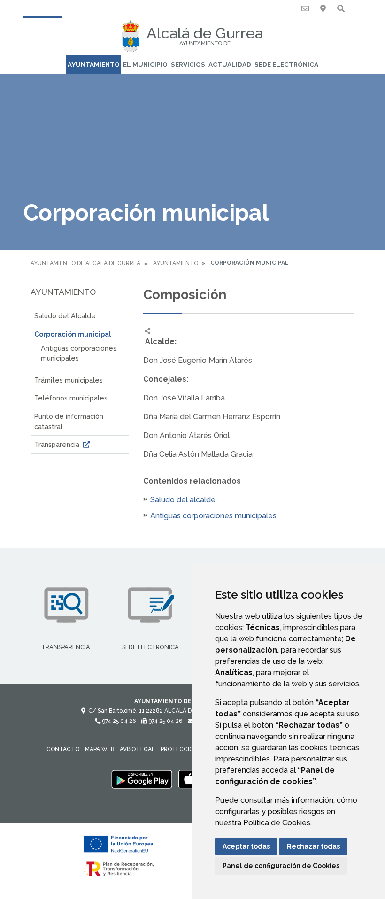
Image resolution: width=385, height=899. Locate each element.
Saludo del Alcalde (65, 316)
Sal (155, 499)
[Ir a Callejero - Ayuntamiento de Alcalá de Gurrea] (323, 8)
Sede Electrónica (286, 64)
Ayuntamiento (94, 64)
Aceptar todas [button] (246, 846)
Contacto (62, 749)
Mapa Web (99, 749)
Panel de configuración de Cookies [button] (281, 865)
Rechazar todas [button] (313, 846)
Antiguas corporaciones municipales (78, 353)
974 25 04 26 (118, 721)
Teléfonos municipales (71, 398)
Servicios (188, 64)
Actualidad (229, 64)
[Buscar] (341, 8)
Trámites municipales (68, 380)
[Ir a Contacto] (305, 8)
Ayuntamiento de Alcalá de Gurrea (85, 263)
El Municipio (145, 64)
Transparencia (57, 444)
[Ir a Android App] (141, 779)
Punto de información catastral (68, 421)
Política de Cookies (276, 822)
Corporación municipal (72, 334)
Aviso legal (137, 749)
